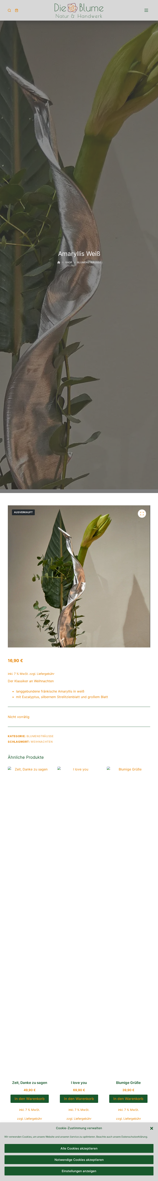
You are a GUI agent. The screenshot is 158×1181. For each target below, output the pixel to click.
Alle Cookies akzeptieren (79, 1148)
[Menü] (146, 10)
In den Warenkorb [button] (30, 1099)
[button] (152, 1128)
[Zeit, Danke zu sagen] (29, 921)
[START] (58, 262)
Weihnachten (42, 741)
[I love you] (79, 921)
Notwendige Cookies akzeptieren (79, 1160)
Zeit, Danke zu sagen (29, 1083)
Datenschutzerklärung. (134, 1136)
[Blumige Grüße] (128, 921)
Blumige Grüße (128, 1083)
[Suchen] (9, 10)
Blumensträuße (40, 736)
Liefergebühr (45, 673)
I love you (79, 1083)
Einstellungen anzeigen (79, 1171)
